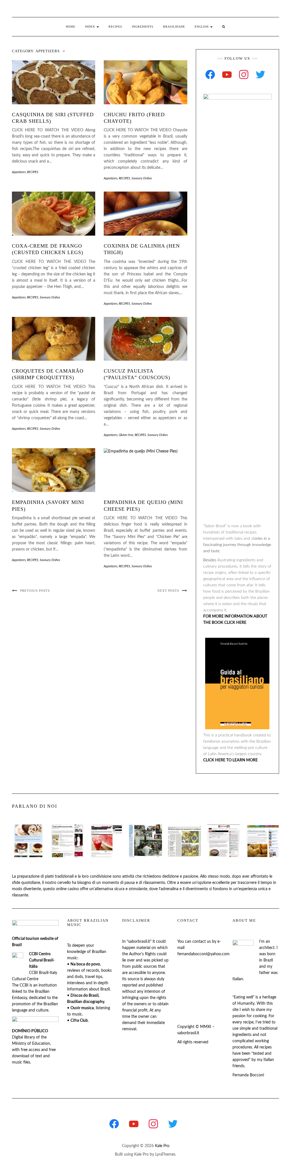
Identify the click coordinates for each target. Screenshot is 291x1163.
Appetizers (19, 172)
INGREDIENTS (142, 26)
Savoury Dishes (142, 178)
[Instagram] (243, 74)
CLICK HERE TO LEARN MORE (230, 760)
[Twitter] (260, 74)
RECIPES (115, 26)
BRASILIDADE (174, 26)
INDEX (90, 26)
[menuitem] (203, 26)
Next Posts (168, 590)
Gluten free (126, 435)
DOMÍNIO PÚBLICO (30, 1031)
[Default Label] (227, 74)
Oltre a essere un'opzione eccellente (198, 883)
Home (70, 26)
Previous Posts (35, 590)
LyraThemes (165, 1154)
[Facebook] (210, 74)
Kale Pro (162, 1146)
